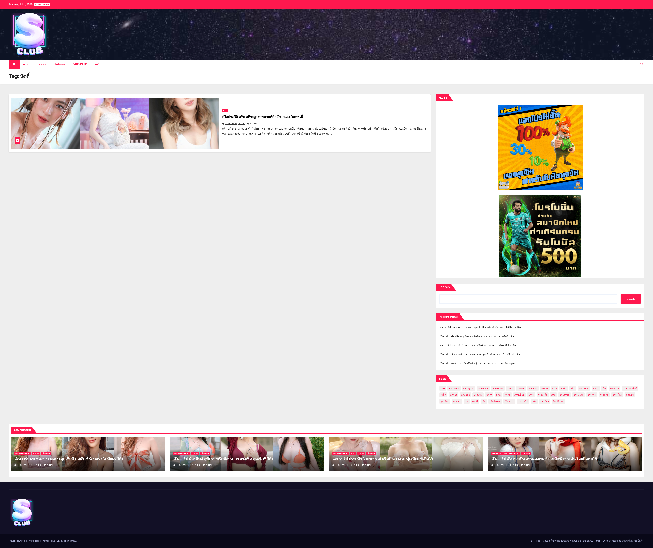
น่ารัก (489, 394)
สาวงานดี (564, 394)
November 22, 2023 (189, 465)
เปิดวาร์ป (509, 401)
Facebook (454, 388)
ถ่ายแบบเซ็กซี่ (630, 388)
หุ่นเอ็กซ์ (445, 401)
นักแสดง (465, 394)
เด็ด (484, 401)
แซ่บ (534, 401)
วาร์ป (531, 394)
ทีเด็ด (443, 394)
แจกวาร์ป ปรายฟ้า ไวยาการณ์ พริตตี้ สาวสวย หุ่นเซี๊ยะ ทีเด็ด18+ (477, 345)
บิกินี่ (498, 394)
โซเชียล (544, 401)
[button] (641, 64)
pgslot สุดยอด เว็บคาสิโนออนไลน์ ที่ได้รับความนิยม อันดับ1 (564, 541)
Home (531, 541)
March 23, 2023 (235, 123)
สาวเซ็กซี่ (617, 394)
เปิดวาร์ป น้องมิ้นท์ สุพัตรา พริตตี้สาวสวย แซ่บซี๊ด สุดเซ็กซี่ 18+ (476, 336)
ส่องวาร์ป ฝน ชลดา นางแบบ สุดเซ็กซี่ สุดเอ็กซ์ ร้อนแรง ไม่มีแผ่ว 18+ (480, 327)
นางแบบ (41, 64)
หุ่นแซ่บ (457, 401)
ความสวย (584, 388)
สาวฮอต (604, 394)
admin (254, 123)
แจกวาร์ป (523, 401)
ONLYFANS (80, 64)
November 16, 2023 (348, 465)
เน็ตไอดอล (59, 64)
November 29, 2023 (30, 465)
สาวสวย (591, 394)
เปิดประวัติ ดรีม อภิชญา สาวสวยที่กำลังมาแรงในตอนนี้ (262, 117)
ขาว (554, 388)
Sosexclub (497, 388)
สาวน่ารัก (578, 394)
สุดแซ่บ (630, 394)
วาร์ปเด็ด (542, 394)
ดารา (26, 64)
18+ (443, 388)
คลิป (573, 388)
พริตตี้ (507, 394)
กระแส (544, 388)
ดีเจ (604, 388)
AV (97, 64)
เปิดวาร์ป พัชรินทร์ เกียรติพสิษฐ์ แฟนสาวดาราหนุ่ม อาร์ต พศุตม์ (477, 363)
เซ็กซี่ (475, 401)
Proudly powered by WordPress (24, 541)
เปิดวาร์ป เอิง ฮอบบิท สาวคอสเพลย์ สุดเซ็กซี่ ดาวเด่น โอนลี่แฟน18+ (479, 354)
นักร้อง (453, 394)
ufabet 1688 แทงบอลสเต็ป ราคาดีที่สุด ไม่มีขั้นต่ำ (619, 541)
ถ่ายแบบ (614, 388)
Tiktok (510, 388)
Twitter (521, 388)
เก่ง (466, 401)
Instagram (468, 388)
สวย (553, 394)
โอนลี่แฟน (558, 401)
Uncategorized (22, 454)
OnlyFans (483, 388)
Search (444, 287)
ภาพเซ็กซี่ (519, 394)
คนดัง (564, 388)
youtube (533, 388)
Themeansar (70, 541)
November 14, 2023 (507, 465)
